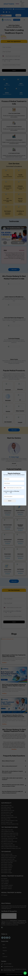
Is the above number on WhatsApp (12, 491)
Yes (6, 492)
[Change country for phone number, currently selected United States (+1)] (5, 487)
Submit (9, 500)
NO (11, 492)
